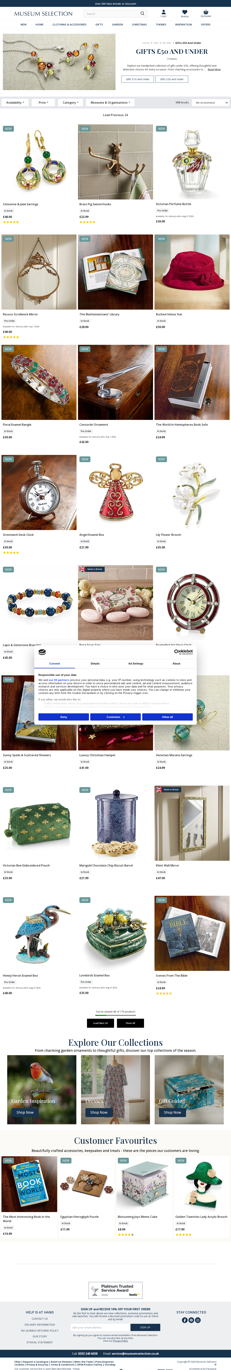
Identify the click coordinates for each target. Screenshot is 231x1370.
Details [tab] (95, 663)
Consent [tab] (54, 663)
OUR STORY (40, 1336)
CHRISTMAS (139, 24)
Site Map (110, 1364)
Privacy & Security (37, 1364)
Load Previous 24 (115, 115)
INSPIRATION (183, 24)
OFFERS (205, 24)
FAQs (17, 1361)
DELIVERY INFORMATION (40, 1324)
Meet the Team (83, 1361)
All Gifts (167, 43)
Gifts (156, 43)
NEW (24, 24)
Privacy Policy (120, 1340)
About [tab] (176, 663)
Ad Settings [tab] (135, 663)
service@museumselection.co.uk (135, 1354)
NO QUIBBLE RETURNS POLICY (39, 1330)
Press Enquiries (104, 1361)
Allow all (167, 716)
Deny (63, 716)
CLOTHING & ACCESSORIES (69, 24)
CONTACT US (40, 1318)
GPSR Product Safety (89, 1364)
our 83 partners (59, 679)
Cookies (19, 1364)
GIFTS (99, 24)
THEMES (161, 24)
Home (146, 43)
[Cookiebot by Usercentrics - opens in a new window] (177, 652)
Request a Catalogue (35, 1361)
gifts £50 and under (188, 43)
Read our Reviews (61, 1361)
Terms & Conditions (63, 1364)
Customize (113, 716)
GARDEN (117, 24)
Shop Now (25, 1112)
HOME (39, 24)
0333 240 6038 (87, 1354)
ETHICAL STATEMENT (40, 1342)
